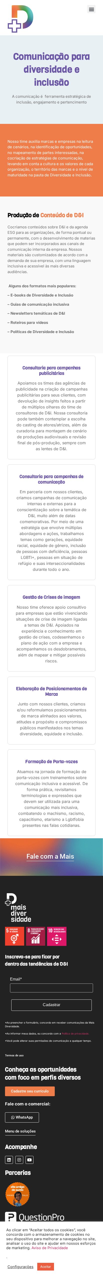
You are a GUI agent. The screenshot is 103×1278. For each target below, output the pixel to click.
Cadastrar (51, 1005)
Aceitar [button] (45, 1267)
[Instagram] (19, 1160)
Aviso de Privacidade (50, 1248)
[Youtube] (30, 1160)
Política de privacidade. (75, 1033)
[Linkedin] (9, 1160)
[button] (91, 9)
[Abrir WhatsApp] (12, 1265)
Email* (16, 979)
